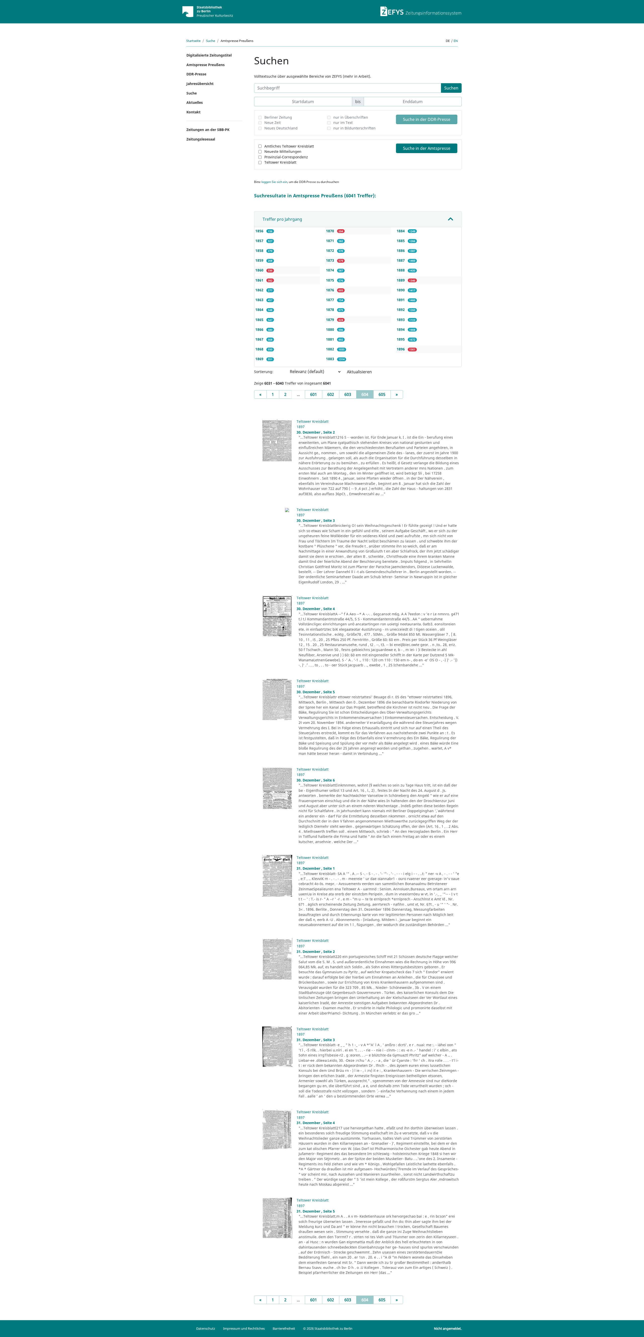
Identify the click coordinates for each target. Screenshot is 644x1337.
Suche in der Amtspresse (426, 148)
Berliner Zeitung (278, 117)
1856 (259, 230)
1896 (401, 349)
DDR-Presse (196, 74)
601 (313, 394)
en (456, 40)
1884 (401, 230)
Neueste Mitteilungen (282, 151)
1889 (401, 280)
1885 (401, 240)
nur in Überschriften (350, 117)
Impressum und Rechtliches (244, 1328)
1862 (259, 290)
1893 (401, 319)
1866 (259, 329)
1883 (330, 358)
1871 (330, 240)
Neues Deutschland (281, 128)
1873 (330, 260)
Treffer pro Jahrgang (282, 219)
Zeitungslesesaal (200, 139)
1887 (401, 260)
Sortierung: (263, 371)
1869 (259, 358)
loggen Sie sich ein (274, 182)
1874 (330, 270)
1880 (330, 329)
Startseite (193, 40)
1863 (259, 299)
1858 (259, 250)
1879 (330, 319)
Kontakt (193, 112)
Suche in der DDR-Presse (426, 119)
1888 (401, 270)
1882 (330, 349)
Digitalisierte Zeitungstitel (209, 55)
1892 (401, 309)
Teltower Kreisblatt (280, 162)
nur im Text (343, 122)
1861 (259, 280)
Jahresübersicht (200, 83)
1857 (259, 240)
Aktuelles (194, 102)
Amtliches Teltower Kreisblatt (289, 146)
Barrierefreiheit (284, 1328)
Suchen (451, 88)
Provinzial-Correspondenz (286, 157)
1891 (401, 299)
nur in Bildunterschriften (354, 128)
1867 (259, 339)
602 (330, 394)
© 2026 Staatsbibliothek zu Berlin (327, 1328)
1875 (330, 280)
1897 (301, 426)
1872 (330, 250)
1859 (259, 260)
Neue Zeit (272, 122)
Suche (210, 40)
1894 (401, 329)
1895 (401, 339)
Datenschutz (205, 1328)
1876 (330, 290)
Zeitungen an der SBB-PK (207, 129)
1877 (330, 299)
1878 (330, 309)
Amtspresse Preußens (205, 64)
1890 (401, 290)
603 (347, 394)
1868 (259, 349)
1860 (259, 270)
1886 (401, 250)
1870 (330, 230)
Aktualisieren (359, 372)
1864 (259, 309)
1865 (259, 319)
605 (382, 394)
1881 (330, 339)
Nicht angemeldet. (448, 1328)
